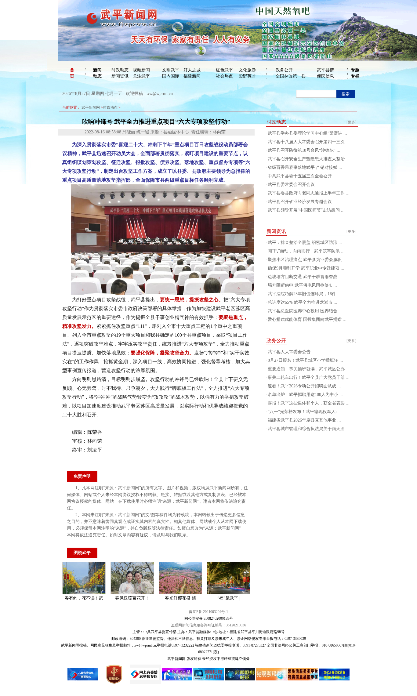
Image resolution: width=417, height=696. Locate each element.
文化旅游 (247, 70)
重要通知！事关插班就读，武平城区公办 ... (309, 369)
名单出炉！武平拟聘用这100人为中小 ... (305, 394)
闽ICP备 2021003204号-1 (208, 612)
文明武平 (170, 70)
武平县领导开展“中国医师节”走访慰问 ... (306, 210)
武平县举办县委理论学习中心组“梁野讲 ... (307, 133)
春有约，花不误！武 (84, 598)
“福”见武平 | (228, 598)
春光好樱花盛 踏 (180, 598)
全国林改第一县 (291, 76)
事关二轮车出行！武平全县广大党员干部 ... (309, 377)
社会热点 (224, 76)
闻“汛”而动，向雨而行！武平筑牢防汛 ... (306, 251)
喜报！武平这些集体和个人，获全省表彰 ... (309, 403)
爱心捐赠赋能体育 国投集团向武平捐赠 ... (307, 319)
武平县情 (325, 70)
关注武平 (141, 76)
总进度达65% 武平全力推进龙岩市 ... (302, 302)
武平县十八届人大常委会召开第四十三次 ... (309, 142)
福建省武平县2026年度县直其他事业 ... (304, 420)
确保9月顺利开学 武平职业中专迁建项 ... (306, 268)
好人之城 (192, 70)
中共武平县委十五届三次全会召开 (300, 176)
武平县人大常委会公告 (289, 352)
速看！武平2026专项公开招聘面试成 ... (304, 386)
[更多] (351, 122)
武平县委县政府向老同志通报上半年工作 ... (309, 193)
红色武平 (224, 70)
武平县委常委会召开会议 (291, 184)
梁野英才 (247, 76)
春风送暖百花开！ (132, 598)
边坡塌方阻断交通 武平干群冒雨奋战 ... (305, 276)
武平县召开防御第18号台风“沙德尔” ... (304, 150)
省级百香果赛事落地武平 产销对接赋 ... (305, 167)
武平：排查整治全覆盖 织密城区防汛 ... (305, 242)
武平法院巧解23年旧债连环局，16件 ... (304, 294)
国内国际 (170, 76)
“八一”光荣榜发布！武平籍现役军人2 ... (305, 411)
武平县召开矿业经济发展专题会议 (300, 201)
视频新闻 (141, 70)
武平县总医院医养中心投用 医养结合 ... (305, 311)
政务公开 (284, 70)
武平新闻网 (91, 107)
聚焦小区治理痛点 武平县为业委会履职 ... (307, 259)
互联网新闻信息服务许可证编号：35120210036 (208, 625)
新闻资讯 (120, 76)
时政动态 (120, 70)
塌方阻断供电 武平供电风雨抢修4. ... (302, 285)
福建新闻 (192, 76)
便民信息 (325, 76)
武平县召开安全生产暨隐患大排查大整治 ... (309, 159)
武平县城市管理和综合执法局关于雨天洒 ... (309, 428)
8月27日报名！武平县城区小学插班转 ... (305, 360)
